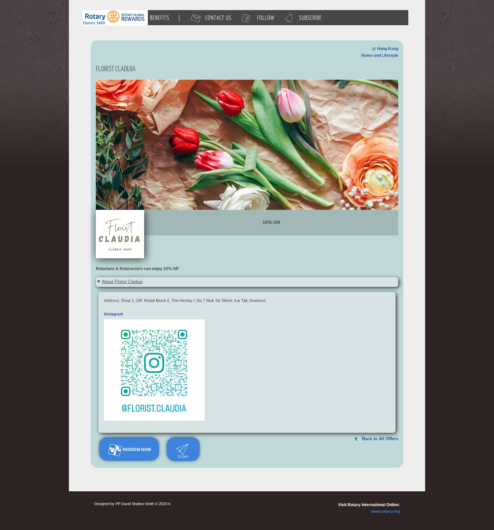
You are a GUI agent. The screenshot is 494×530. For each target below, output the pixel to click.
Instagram (113, 314)
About (122, 281)
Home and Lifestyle (379, 55)
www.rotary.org (385, 511)
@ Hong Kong (385, 48)
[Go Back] (120, 234)
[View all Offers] (247, 144)
